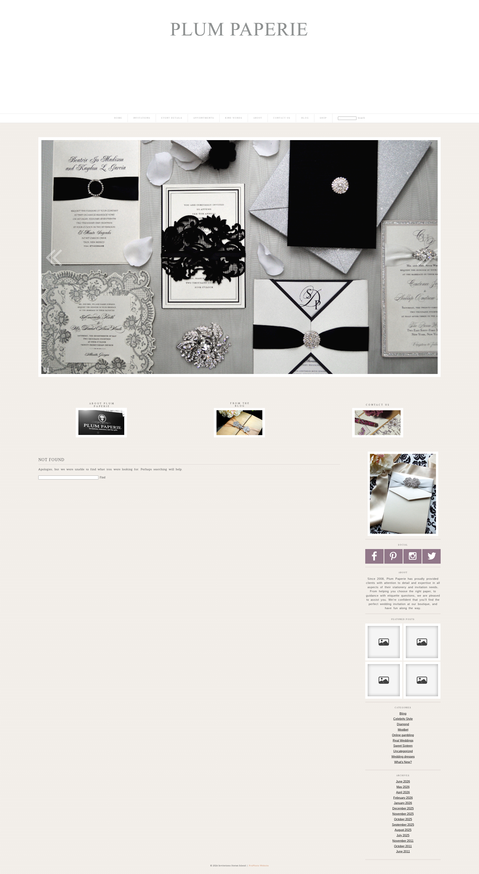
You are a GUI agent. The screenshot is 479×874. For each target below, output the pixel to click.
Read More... (378, 647)
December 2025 (403, 808)
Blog (305, 118)
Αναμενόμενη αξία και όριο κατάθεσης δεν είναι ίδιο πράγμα (422, 635)
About (257, 118)
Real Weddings (403, 740)
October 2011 (403, 846)
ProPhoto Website (259, 865)
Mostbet (403, 729)
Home (118, 118)
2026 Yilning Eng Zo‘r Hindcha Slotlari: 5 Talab (383, 672)
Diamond (403, 724)
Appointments (203, 118)
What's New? (403, 762)
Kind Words (233, 118)
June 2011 (403, 851)
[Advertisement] (239, 71)
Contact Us (281, 118)
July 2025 (402, 835)
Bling (402, 713)
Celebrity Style (403, 718)
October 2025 (403, 819)
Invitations (141, 118)
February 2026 (403, 797)
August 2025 (403, 830)
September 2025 (403, 824)
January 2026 (403, 803)
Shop (323, 118)
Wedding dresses (403, 756)
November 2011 (403, 840)
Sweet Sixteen (403, 745)
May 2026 (403, 787)
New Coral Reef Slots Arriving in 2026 (383, 634)
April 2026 (403, 792)
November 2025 (403, 813)
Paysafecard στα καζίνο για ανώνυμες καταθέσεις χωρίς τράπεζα (421, 675)
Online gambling (403, 735)
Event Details (171, 118)
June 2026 (403, 781)
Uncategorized (403, 751)
